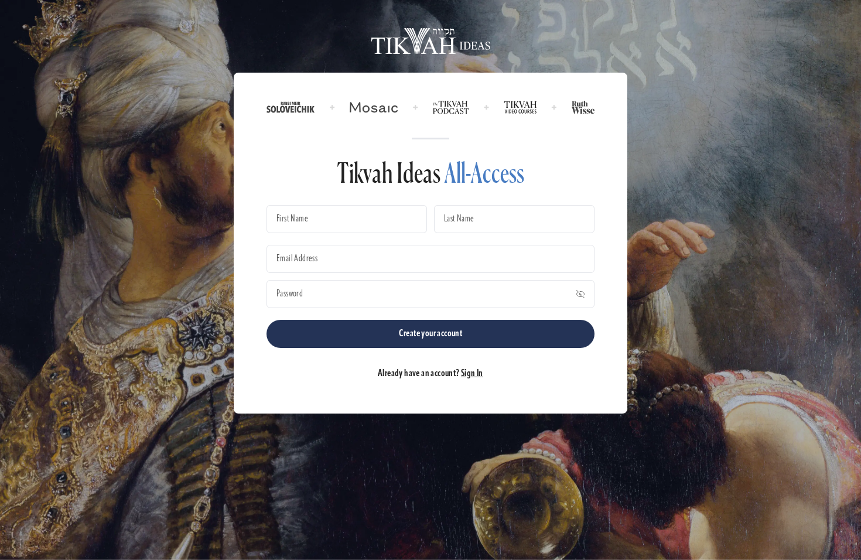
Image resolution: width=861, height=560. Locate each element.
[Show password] (580, 294)
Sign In (472, 373)
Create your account (431, 334)
